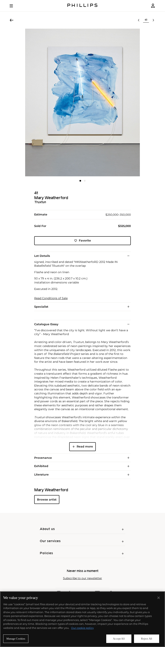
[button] (82, 102)
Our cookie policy (82, 627)
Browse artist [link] (47, 499)
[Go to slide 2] (85, 181)
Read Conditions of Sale (51, 298)
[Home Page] (82, 6)
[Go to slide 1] (80, 181)
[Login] (153, 5)
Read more (85, 446)
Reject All (146, 638)
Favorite (85, 240)
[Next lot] (153, 20)
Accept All (119, 638)
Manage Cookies (15, 638)
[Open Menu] (14, 5)
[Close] (158, 597)
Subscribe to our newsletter (82, 578)
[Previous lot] (138, 20)
